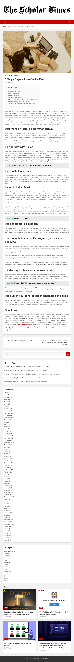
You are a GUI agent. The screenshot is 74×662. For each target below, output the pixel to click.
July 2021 (7, 501)
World (5, 580)
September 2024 (9, 417)
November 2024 (8, 413)
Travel (6, 578)
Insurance (7, 562)
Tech (5, 576)
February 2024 (8, 431)
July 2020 (7, 529)
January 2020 (8, 535)
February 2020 (8, 533)
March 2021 (7, 510)
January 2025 (8, 411)
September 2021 (9, 497)
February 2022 (8, 485)
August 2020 (8, 526)
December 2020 (8, 517)
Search (68, 354)
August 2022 (8, 472)
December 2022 (8, 463)
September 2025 (9, 399)
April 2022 (7, 481)
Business (6, 553)
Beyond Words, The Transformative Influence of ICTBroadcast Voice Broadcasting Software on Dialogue (52, 645)
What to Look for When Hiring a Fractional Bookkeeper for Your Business (25, 370)
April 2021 (7, 508)
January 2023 (8, 461)
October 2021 (8, 495)
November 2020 (8, 519)
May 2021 (7, 506)
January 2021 (8, 515)
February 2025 (8, 408)
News (5, 569)
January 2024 (8, 433)
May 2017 (7, 538)
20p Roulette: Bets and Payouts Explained (19, 341)
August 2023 (8, 445)
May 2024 (7, 424)
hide (15, 87)
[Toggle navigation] (5, 22)
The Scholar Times (42, 659)
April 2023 (7, 454)
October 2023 (8, 440)
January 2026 (8, 397)
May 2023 (7, 451)
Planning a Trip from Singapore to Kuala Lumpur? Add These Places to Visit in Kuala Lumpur (54, 342)
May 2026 (7, 393)
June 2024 (7, 422)
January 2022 (8, 488)
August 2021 (8, 499)
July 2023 (7, 447)
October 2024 (8, 415)
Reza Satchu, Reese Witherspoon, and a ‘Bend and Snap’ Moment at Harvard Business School (32, 374)
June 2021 (7, 504)
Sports (6, 574)
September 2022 (9, 470)
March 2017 (7, 540)
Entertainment (8, 558)
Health (6, 560)
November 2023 (8, 438)
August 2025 (8, 402)
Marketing (7, 567)
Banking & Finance (9, 551)
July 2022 (7, 474)
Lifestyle (16, 76)
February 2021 (8, 513)
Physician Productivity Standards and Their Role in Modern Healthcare (24, 378)
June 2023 (7, 449)
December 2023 (8, 436)
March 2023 (7, 456)
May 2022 (7, 479)
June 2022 (7, 476)
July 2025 (7, 404)
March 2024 (7, 429)
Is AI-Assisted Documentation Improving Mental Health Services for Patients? (27, 366)
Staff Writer (8, 82)
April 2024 (7, 427)
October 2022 (8, 467)
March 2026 (7, 395)
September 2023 (9, 442)
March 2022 (7, 483)
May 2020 (7, 531)
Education (8, 76)
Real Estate (7, 571)
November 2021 (8, 492)
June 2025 (7, 406)
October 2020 (8, 522)
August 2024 (8, 420)
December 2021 (8, 490)
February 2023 (8, 458)
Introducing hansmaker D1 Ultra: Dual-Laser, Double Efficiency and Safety (25, 381)
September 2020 (9, 524)
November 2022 (8, 465)
